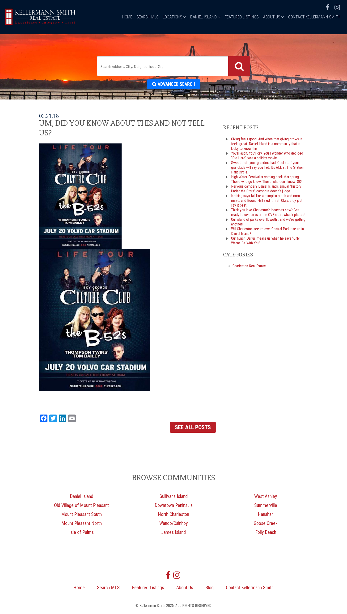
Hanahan (266, 514)
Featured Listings (242, 16)
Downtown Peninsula (174, 505)
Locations (173, 16)
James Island (173, 532)
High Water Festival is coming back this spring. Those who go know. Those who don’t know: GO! (266, 179)
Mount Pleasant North (81, 523)
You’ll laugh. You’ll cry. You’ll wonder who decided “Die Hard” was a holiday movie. (267, 155)
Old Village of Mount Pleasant (81, 505)
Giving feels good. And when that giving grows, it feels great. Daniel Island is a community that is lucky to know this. (266, 144)
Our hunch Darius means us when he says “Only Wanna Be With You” (265, 240)
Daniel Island (204, 16)
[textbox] (163, 67)
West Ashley (265, 496)
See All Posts (193, 427)
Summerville (265, 505)
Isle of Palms (81, 532)
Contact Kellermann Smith (314, 16)
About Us (272, 16)
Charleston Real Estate (249, 266)
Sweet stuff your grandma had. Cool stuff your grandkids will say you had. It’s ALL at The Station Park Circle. (267, 167)
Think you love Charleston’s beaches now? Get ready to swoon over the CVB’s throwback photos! (268, 212)
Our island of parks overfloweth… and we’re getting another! (268, 221)
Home (127, 16)
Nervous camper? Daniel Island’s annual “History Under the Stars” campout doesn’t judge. (266, 188)
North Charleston (173, 514)
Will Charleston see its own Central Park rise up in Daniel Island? (267, 231)
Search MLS (147, 16)
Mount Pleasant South (81, 514)
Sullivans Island (174, 496)
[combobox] (173, 66)
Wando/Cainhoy (173, 523)
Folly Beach (265, 532)
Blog (209, 587)
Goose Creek (266, 523)
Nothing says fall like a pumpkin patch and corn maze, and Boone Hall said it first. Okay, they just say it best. (266, 201)
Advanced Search (176, 84)
